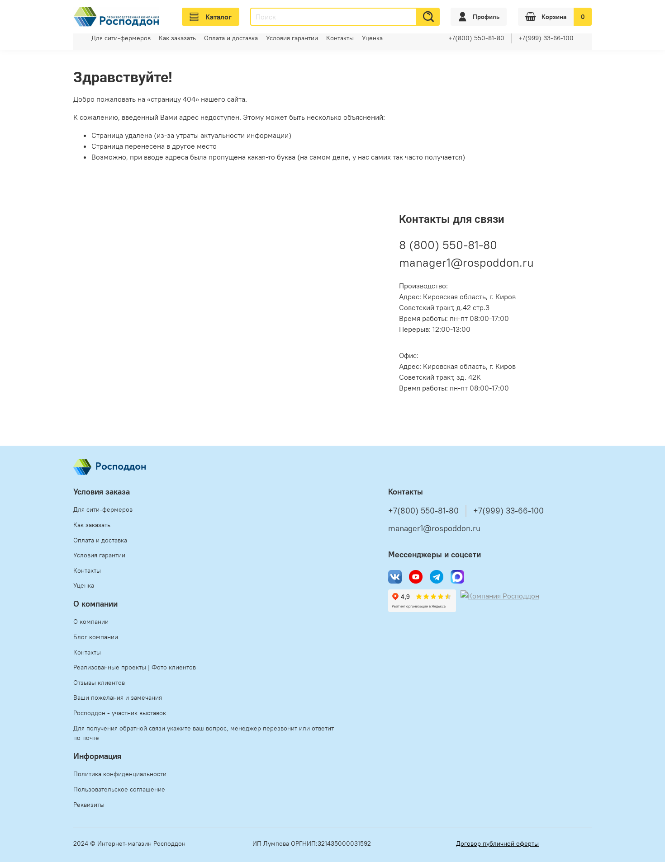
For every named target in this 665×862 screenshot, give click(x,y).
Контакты (340, 38)
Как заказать (177, 38)
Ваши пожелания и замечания (117, 697)
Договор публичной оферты (497, 843)
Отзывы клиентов (99, 682)
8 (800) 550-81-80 (448, 244)
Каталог (218, 16)
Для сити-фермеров (121, 38)
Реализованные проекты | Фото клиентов (134, 667)
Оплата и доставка (231, 38)
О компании (91, 621)
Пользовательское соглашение (119, 789)
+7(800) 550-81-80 (476, 38)
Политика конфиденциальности (119, 774)
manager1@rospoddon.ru (466, 262)
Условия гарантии (292, 38)
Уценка (372, 38)
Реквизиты (88, 805)
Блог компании (95, 637)
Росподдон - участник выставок (119, 713)
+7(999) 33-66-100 (546, 38)
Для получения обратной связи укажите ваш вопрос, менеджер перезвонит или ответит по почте (203, 733)
